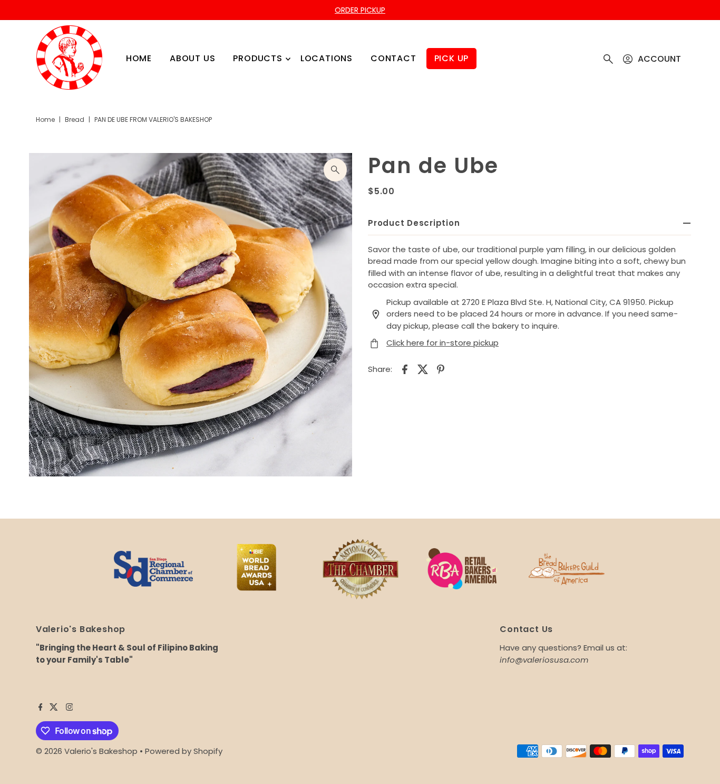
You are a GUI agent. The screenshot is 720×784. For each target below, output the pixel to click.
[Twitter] (54, 708)
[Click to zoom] (335, 169)
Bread (74, 119)
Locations (326, 58)
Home (139, 58)
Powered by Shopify (183, 751)
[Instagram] (69, 708)
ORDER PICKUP (360, 10)
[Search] (608, 59)
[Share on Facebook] (405, 369)
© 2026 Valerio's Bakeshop (87, 751)
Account (659, 59)
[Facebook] (40, 708)
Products (257, 58)
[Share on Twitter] (423, 369)
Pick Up (451, 58)
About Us (192, 58)
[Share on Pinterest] (441, 369)
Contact (393, 58)
